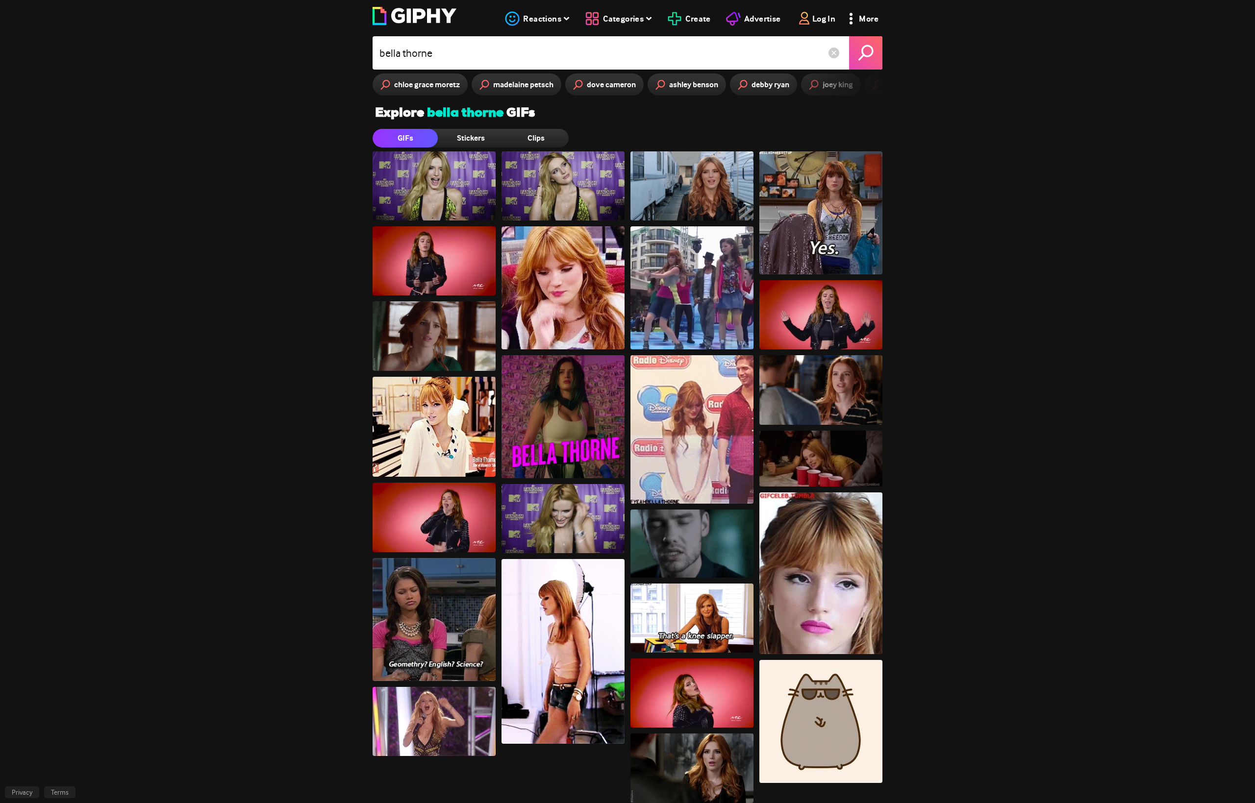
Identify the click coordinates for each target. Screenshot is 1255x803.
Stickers (471, 138)
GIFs (405, 138)
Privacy (22, 792)
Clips (536, 138)
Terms (60, 792)
